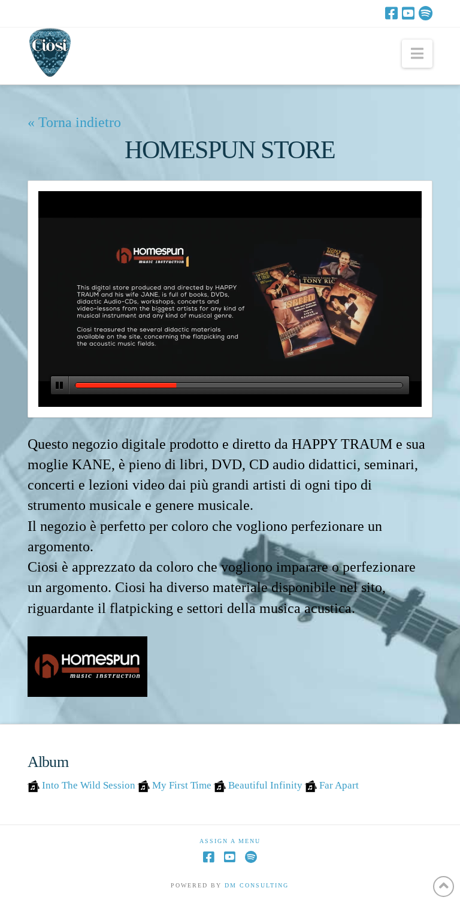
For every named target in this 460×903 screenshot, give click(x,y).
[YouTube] (408, 13)
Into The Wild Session (88, 785)
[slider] (239, 385)
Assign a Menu (230, 841)
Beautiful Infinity (265, 785)
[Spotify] (425, 13)
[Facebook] (391, 13)
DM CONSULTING (257, 885)
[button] (417, 54)
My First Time (181, 785)
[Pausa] (59, 385)
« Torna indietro (74, 122)
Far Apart (339, 785)
